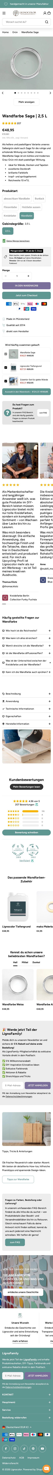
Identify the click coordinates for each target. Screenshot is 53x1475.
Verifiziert (24, 860)
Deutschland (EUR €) (17, 1427)
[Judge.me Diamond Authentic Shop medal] (18, 850)
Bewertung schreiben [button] (26, 832)
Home (5, 32)
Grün (15, 32)
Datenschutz (9, 1457)
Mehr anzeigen (26, 102)
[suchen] (46, 22)
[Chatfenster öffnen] (46, 1469)
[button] (15, 93)
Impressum (33, 1457)
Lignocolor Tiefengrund (31, 366)
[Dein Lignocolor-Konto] (45, 13)
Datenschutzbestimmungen (19, 1096)
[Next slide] (50, 92)
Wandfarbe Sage (27, 352)
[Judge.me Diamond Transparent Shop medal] (33, 850)
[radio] (17, 198)
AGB (21, 1457)
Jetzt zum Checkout (26, 295)
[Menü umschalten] (4, 13)
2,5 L (7, 231)
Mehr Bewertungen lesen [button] (26, 786)
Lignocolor (16, 1469)
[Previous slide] (2, 92)
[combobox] (26, 22)
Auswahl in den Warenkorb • (26, 392)
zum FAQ (43, 413)
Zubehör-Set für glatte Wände (34, 379)
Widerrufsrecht (10, 1463)
